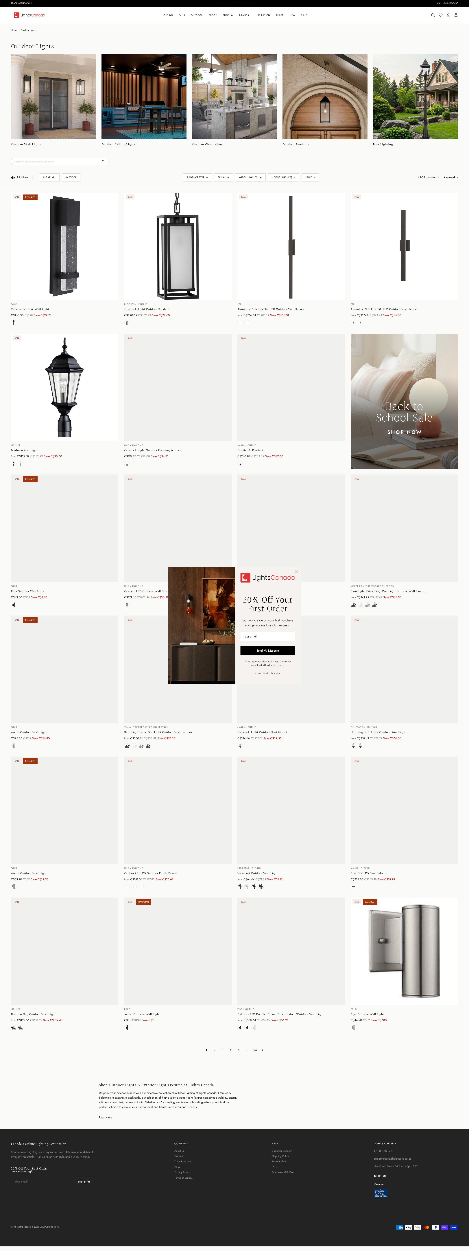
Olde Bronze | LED (20, 1027)
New (293, 15)
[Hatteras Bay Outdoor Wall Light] (64, 951)
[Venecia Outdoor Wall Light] (64, 246)
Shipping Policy (280, 1156)
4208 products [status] (428, 177)
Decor (213, 15)
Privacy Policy (182, 1172)
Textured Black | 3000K (261, 886)
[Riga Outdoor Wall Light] (64, 528)
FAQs (275, 1167)
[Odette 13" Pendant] (291, 387)
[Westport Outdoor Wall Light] (291, 810)
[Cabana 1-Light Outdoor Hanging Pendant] (178, 387)
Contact (178, 1156)
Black (247, 322)
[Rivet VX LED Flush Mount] (404, 810)
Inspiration (262, 15)
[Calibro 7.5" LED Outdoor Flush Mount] (178, 810)
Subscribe (84, 1181)
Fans (182, 15)
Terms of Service (183, 1178)
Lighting (167, 15)
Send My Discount (268, 650)
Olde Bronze (13, 1027)
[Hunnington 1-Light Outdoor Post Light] (404, 669)
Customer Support (281, 1151)
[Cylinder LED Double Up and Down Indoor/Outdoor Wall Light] (291, 951)
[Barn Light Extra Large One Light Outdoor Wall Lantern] (404, 528)
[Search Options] (104, 161)
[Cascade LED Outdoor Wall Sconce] (178, 528)
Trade (280, 15)
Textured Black (254, 886)
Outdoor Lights (28, 30)
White (360, 604)
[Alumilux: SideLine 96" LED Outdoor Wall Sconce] (291, 246)
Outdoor (197, 15)
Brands (244, 15)
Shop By (228, 15)
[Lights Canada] (29, 15)
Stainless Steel (13, 745)
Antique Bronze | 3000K (240, 886)
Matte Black (13, 322)
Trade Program (182, 1161)
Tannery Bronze (20, 463)
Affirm (177, 1167)
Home (14, 30)
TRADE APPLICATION (21, 3)
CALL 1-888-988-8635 (447, 3)
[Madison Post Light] (64, 387)
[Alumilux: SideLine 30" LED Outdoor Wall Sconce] (404, 246)
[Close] (296, 571)
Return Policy (279, 1161)
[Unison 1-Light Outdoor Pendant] (178, 246)
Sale (304, 15)
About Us (179, 1151)
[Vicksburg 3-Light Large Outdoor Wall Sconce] (291, 528)
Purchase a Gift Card (283, 1172)
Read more (105, 1117)
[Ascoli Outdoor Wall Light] (64, 669)
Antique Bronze (374, 604)
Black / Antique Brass (353, 886)
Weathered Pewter (367, 604)
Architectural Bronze (240, 322)
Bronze (247, 1027)
